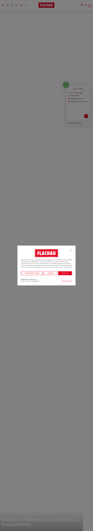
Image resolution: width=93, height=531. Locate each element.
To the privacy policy (67, 280)
